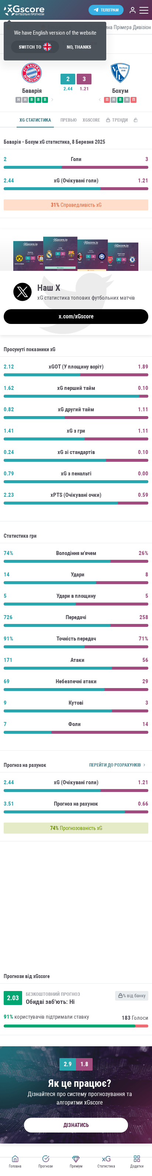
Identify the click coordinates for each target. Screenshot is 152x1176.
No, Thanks (79, 47)
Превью (69, 120)
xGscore (91, 120)
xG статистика (35, 120)
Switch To (30, 47)
